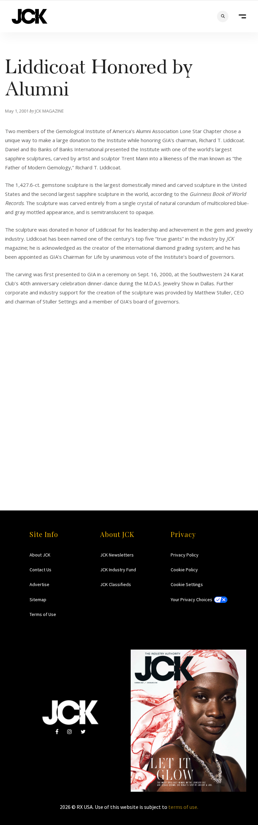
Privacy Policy (185, 555)
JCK (29, 16)
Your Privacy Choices (191, 599)
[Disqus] (129, 390)
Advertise (39, 584)
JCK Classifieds (115, 584)
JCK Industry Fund (118, 570)
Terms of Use (43, 614)
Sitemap (38, 599)
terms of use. (183, 806)
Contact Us (40, 570)
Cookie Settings (187, 584)
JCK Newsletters (117, 555)
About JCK (40, 555)
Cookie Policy (184, 570)
